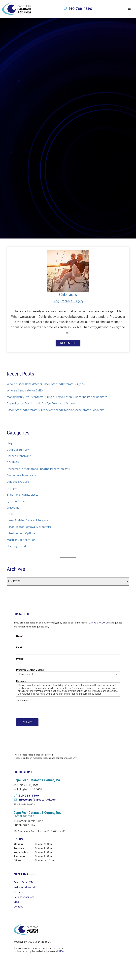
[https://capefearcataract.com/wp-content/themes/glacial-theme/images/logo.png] (26, 929)
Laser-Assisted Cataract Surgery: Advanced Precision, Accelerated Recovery (55, 410)
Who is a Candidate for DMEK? (26, 390)
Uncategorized (16, 546)
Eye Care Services (18, 501)
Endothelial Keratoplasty (22, 494)
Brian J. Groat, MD (23, 882)
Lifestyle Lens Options (21, 533)
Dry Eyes (12, 488)
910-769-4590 (97, 622)
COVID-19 (13, 462)
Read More (68, 343)
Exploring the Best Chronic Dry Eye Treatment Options (41, 403)
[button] (129, 9)
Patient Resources (24, 897)
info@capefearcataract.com (37, 799)
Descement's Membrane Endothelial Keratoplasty (38, 469)
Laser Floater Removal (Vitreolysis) (29, 526)
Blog (56, 301)
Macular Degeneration (21, 539)
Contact (18, 906)
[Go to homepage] (17, 9)
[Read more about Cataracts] (68, 271)
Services (18, 892)
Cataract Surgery (71, 301)
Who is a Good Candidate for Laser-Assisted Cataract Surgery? (46, 384)
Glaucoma (13, 507)
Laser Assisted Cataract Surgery (27, 520)
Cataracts (68, 294)
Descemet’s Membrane (21, 475)
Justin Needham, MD (25, 887)
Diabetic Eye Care (18, 481)
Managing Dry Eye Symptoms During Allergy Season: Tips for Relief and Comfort (57, 397)
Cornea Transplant (19, 456)
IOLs (10, 514)
